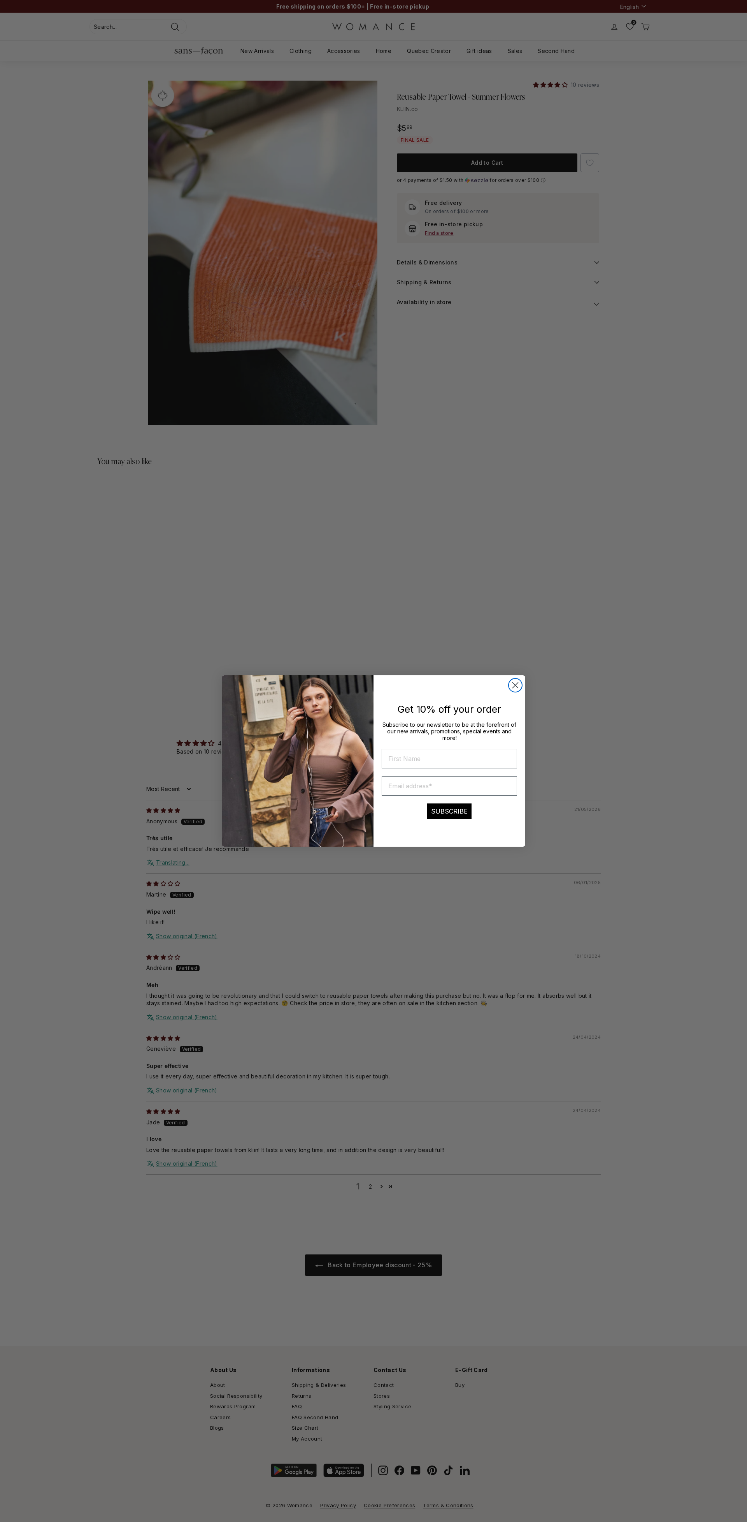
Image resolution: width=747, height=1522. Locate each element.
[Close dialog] (515, 685)
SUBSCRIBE (449, 811)
